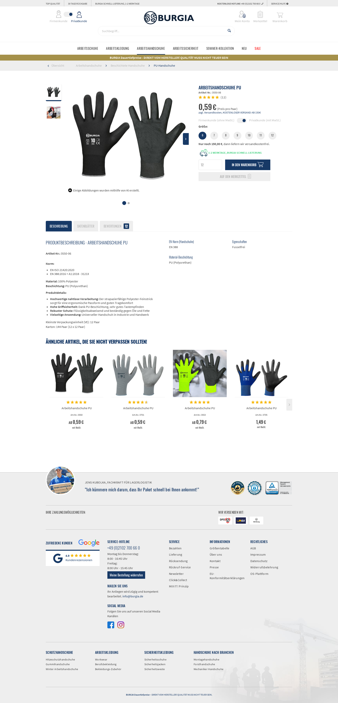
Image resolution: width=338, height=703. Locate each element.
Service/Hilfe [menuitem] (278, 3)
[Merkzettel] (260, 14)
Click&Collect (178, 580)
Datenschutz (258, 561)
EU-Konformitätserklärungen (227, 576)
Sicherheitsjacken (154, 664)
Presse (214, 567)
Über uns (216, 554)
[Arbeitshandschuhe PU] (76, 373)
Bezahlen (175, 548)
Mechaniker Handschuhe (208, 669)
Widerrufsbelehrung (264, 567)
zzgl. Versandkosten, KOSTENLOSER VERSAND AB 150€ (230, 112)
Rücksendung (178, 561)
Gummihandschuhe (58, 664)
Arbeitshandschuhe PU (77, 408)
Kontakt (215, 561)
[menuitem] (240, 14)
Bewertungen (116, 226)
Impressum (258, 554)
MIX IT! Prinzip (179, 586)
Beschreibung (59, 226)
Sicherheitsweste (154, 669)
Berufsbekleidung (106, 664)
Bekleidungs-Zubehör (108, 669)
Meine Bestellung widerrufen (126, 575)
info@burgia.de (132, 596)
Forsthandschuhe (204, 664)
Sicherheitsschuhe (155, 659)
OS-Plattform (259, 574)
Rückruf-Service (180, 567)
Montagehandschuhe (206, 659)
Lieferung (175, 554)
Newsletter (176, 574)
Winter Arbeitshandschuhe (62, 669)
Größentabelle (219, 548)
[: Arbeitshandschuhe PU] (53, 113)
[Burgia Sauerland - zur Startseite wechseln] (169, 17)
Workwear (101, 659)
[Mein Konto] (240, 14)
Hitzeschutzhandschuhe (60, 659)
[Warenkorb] (279, 14)
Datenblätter (85, 226)
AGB (253, 548)
